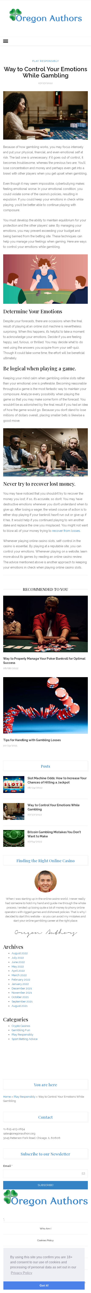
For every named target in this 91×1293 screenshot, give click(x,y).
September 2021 (22, 1001)
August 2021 (20, 1005)
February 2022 (21, 979)
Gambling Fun (21, 1030)
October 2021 (20, 997)
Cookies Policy (45, 1240)
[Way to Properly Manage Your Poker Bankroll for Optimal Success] (45, 624)
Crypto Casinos (21, 1025)
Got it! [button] (44, 1285)
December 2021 (22, 988)
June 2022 (18, 962)
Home (7, 1096)
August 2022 (20, 953)
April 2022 (18, 970)
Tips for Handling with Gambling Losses (32, 740)
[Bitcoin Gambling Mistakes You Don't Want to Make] (13, 838)
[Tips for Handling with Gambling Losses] (45, 705)
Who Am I (45, 1228)
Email (7, 1166)
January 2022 (20, 984)
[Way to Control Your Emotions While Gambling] (13, 811)
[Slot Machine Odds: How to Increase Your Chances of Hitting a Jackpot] (13, 784)
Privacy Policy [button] (21, 1273)
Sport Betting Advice (24, 1039)
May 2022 (18, 966)
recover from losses (66, 530)
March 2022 (19, 975)
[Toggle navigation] (5, 41)
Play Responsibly (45, 61)
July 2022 (18, 957)
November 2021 (22, 992)
